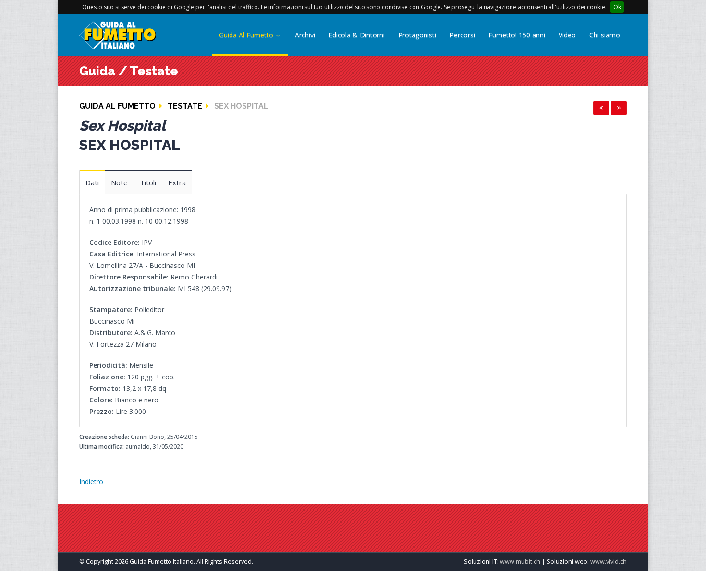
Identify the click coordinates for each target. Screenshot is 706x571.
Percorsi (462, 34)
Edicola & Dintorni (357, 34)
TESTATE (185, 105)
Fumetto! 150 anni (516, 34)
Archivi (305, 34)
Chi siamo (604, 34)
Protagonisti (417, 34)
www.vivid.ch (608, 562)
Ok (617, 7)
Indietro (91, 481)
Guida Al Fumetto (247, 34)
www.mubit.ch (520, 562)
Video (567, 34)
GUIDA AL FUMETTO (117, 105)
